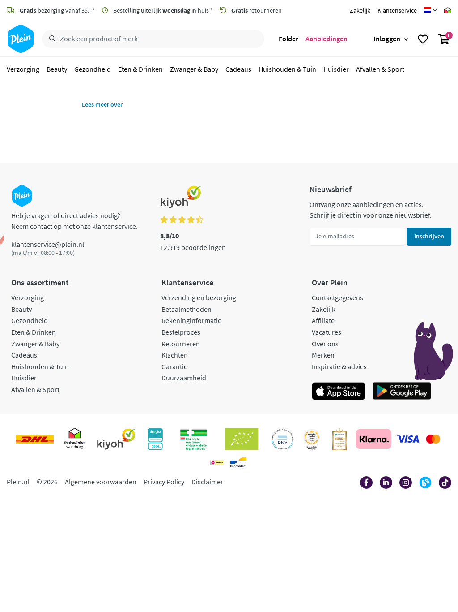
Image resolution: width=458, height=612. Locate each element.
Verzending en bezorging (198, 297)
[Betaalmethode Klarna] (373, 439)
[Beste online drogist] (312, 439)
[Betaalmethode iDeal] (216, 462)
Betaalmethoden (186, 309)
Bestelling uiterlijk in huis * (162, 10)
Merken (323, 354)
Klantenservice (397, 10)
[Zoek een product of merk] (50, 39)
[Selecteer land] (430, 10)
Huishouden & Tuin (287, 69)
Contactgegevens (337, 297)
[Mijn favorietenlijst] (423, 39)
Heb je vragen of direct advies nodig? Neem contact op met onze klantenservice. (74, 221)
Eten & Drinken (140, 69)
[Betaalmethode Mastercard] (433, 439)
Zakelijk (360, 10)
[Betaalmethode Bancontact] (238, 462)
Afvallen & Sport (380, 69)
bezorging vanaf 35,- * (57, 10)
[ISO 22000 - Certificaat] (283, 439)
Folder (288, 38)
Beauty (57, 69)
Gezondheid (92, 69)
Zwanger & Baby (194, 69)
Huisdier (336, 69)
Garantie (174, 366)
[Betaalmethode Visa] (408, 439)
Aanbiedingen (326, 38)
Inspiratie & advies (339, 366)
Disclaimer (207, 481)
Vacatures (326, 332)
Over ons (325, 343)
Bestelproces (180, 332)
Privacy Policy (164, 481)
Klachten (174, 354)
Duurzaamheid (183, 377)
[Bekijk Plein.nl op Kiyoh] (116, 439)
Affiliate (323, 320)
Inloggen (386, 38)
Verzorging (23, 69)
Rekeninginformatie (191, 320)
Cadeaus (238, 69)
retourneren (256, 10)
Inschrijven (429, 236)
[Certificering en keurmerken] (241, 439)
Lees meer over (102, 104)
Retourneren (180, 343)
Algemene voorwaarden (100, 481)
